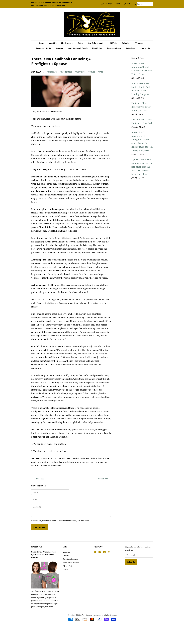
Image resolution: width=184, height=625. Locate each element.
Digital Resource (110, 615)
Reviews (59, 48)
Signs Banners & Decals (77, 48)
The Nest (66, 555)
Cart (128, 4)
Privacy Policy (68, 566)
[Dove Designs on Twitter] (95, 552)
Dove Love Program (70, 559)
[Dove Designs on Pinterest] (104, 552)
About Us (52, 43)
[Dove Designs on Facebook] (99, 552)
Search (65, 569)
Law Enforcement (96, 43)
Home (41, 43)
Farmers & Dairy (114, 48)
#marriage (80, 71)
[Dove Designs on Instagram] (109, 552)
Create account (114, 4)
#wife (100, 71)
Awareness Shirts (43, 48)
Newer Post (103, 478)
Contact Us (145, 48)
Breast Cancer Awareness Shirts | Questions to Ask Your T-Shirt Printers (44, 555)
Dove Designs (86, 615)
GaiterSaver (131, 48)
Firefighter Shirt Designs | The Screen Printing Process (141, 107)
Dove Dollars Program (71, 562)
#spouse (91, 71)
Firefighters (66, 43)
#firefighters (66, 71)
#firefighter (52, 71)
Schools (125, 43)
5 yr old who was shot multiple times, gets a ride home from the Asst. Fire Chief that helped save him (141, 166)
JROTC (113, 43)
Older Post (39, 478)
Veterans (139, 43)
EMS (80, 43)
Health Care (97, 48)
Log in (102, 4)
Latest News (36, 546)
